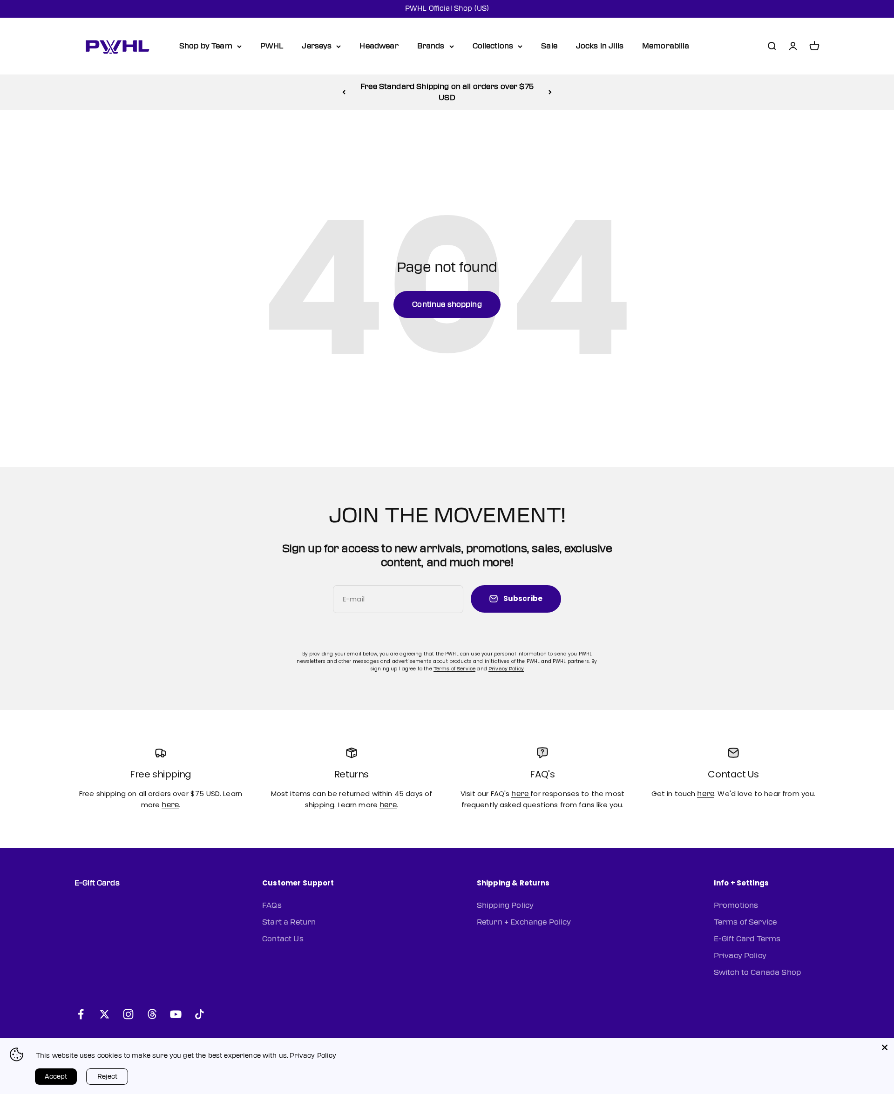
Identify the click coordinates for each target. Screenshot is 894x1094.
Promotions (736, 905)
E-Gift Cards (97, 883)
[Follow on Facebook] (80, 1014)
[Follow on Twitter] (104, 1014)
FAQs (272, 905)
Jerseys (317, 46)
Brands (431, 46)
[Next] (550, 92)
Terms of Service (454, 669)
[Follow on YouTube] (175, 1014)
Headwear (378, 46)
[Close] (884, 1047)
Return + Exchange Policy (524, 922)
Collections (493, 46)
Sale (549, 46)
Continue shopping (447, 304)
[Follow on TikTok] (199, 1014)
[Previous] (343, 92)
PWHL (272, 46)
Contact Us (283, 939)
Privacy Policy (506, 669)
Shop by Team (205, 46)
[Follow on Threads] (152, 1014)
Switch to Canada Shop (757, 972)
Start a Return (289, 922)
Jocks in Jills (599, 46)
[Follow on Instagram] (128, 1014)
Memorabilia (666, 46)
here (170, 805)
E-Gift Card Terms (747, 939)
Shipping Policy (505, 905)
